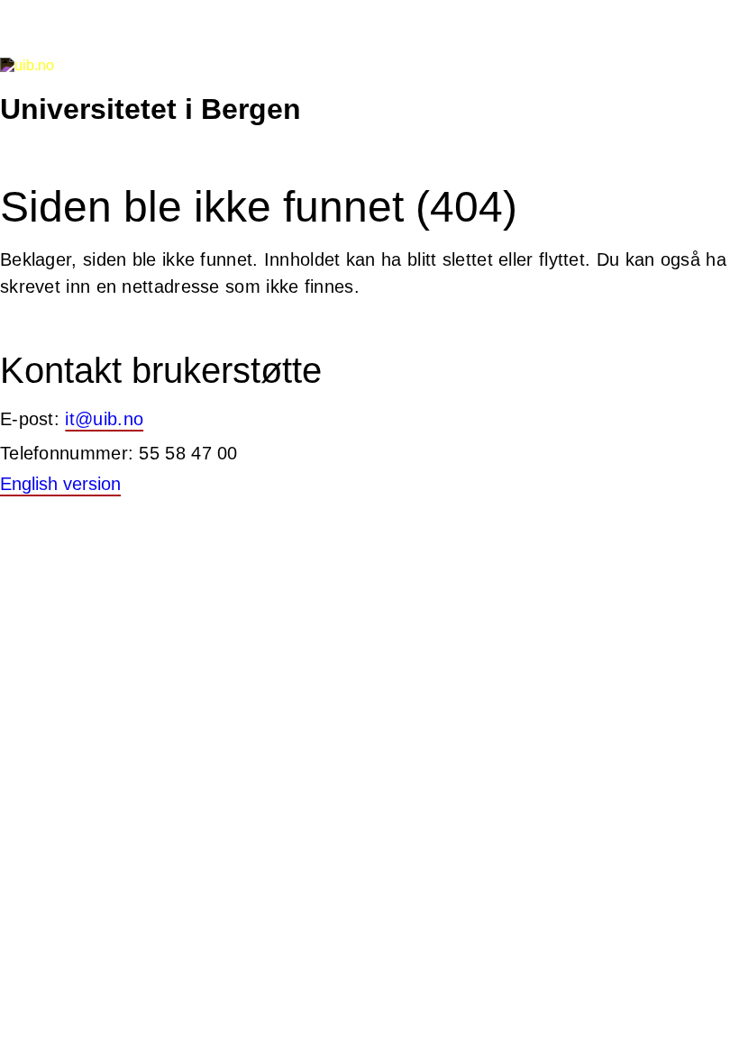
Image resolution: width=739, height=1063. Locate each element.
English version (60, 484)
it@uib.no (104, 419)
